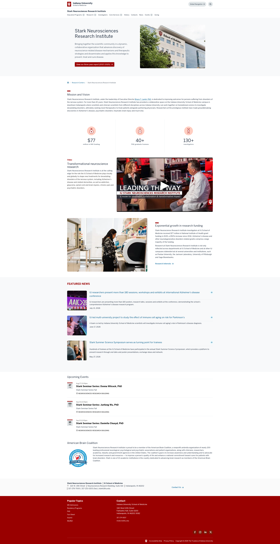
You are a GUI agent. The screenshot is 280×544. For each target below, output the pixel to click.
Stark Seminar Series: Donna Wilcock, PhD (99, 386)
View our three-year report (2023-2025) (93, 64)
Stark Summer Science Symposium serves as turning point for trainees (125, 342)
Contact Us (176, 487)
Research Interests (163, 264)
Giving (157, 15)
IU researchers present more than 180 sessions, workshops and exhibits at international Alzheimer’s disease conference (144, 294)
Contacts (134, 15)
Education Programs (74, 15)
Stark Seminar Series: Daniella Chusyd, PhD (99, 423)
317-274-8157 (121, 518)
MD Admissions (72, 505)
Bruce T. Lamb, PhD (143, 99)
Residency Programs (74, 508)
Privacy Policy (169, 541)
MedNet (70, 521)
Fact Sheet (71, 515)
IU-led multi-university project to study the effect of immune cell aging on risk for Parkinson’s (137, 317)
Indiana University (206, 541)
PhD (68, 511)
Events (147, 15)
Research (90, 15)
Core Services (114, 15)
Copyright (179, 541)
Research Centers (78, 83)
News (141, 15)
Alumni (69, 518)
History (126, 15)
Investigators (103, 15)
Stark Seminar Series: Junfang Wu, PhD (97, 404)
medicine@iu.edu (123, 521)
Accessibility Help (155, 541)
